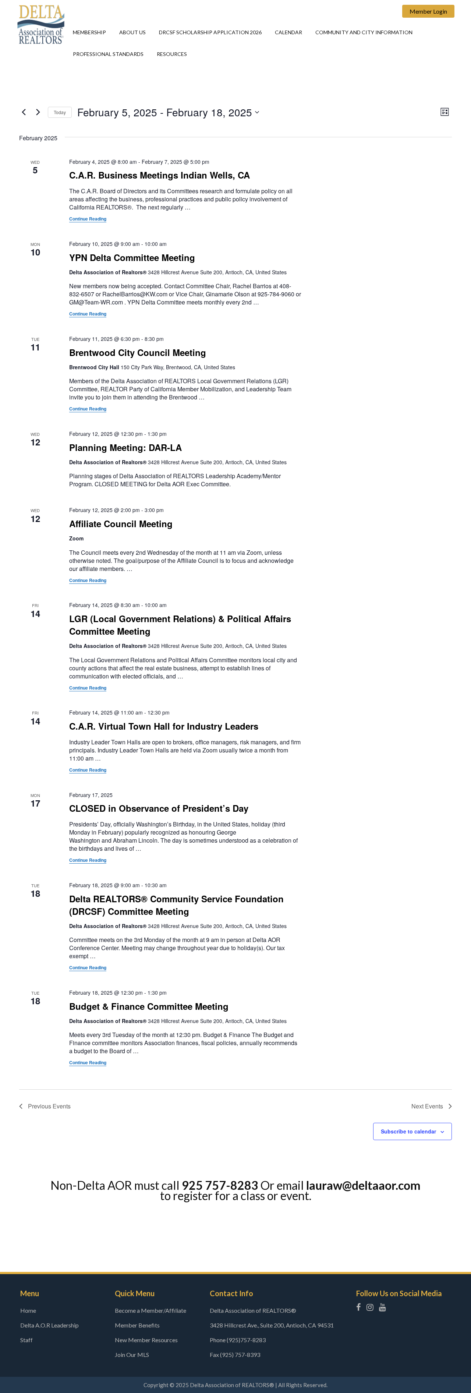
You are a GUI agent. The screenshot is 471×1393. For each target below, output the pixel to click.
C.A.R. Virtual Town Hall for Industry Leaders (163, 726)
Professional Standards (108, 54)
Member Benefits (137, 1325)
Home (28, 1310)
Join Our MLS (132, 1354)
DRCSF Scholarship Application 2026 (210, 32)
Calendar (288, 32)
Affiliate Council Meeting (121, 523)
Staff (26, 1339)
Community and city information (363, 32)
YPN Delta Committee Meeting (132, 257)
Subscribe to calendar (408, 1131)
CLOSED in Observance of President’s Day (158, 808)
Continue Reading (87, 218)
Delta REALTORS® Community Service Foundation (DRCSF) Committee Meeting (176, 904)
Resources (172, 54)
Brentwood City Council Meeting (137, 352)
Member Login (428, 11)
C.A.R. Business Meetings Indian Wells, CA (159, 175)
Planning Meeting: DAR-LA (125, 447)
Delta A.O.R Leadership (49, 1325)
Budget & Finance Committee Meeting (149, 1006)
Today (60, 112)
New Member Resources (146, 1339)
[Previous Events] (23, 112)
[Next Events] (37, 112)
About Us (132, 32)
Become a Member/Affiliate (150, 1310)
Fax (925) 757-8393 (235, 1354)
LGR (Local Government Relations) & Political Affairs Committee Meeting (180, 624)
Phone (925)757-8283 (238, 1339)
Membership (89, 32)
